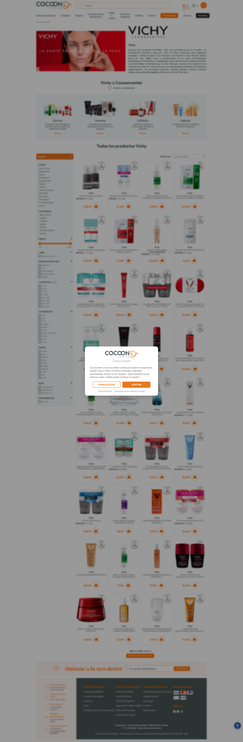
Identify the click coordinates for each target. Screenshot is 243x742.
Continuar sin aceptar (121, 361)
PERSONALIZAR (106, 384)
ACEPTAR (136, 384)
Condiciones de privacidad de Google (129, 391)
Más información (105, 391)
